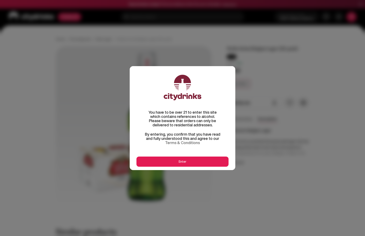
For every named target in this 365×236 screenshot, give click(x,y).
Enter (182, 161)
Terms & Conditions (182, 143)
